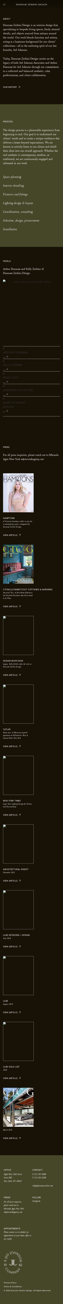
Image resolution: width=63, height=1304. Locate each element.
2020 (5, 1070)
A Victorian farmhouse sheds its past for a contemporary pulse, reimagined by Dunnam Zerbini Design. (17, 524)
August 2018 (8, 1004)
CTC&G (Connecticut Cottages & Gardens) (28, 589)
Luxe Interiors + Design (16, 935)
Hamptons (9, 518)
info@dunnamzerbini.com (42, 1185)
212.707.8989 (40, 1174)
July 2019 (7, 938)
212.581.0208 (40, 1177)
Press (7, 1197)
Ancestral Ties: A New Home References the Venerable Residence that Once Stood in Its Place (18, 595)
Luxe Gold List (11, 1067)
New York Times (12, 801)
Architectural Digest (16, 869)
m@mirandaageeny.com (13, 1211)
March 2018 (7, 1130)
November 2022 (9, 872)
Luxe (5, 1001)
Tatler (7, 729)
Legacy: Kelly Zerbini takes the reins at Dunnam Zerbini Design (17, 665)
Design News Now (13, 661)
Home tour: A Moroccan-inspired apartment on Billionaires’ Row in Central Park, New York (15, 735)
